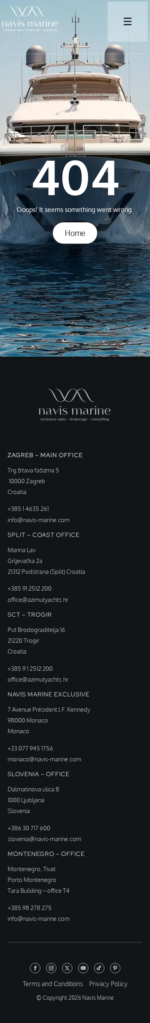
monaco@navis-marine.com (44, 759)
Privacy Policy (108, 984)
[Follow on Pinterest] (115, 968)
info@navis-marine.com (39, 520)
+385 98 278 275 (30, 908)
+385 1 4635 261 (28, 509)
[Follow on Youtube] (83, 968)
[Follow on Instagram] (51, 968)
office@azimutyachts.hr (38, 599)
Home (75, 233)
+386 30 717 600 (29, 828)
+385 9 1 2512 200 (30, 668)
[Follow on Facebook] (35, 968)
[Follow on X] (67, 968)
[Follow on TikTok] (99, 968)
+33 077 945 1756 (30, 748)
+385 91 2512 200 (30, 588)
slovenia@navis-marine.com (44, 839)
